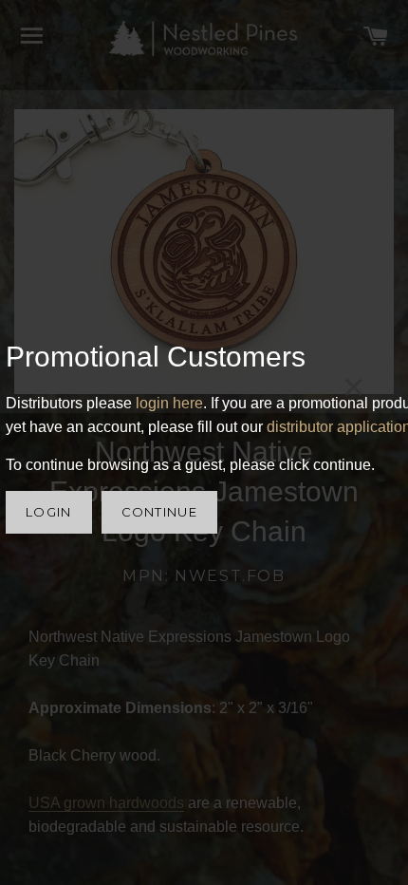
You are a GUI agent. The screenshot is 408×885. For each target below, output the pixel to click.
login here (169, 403)
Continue (159, 511)
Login (49, 511)
